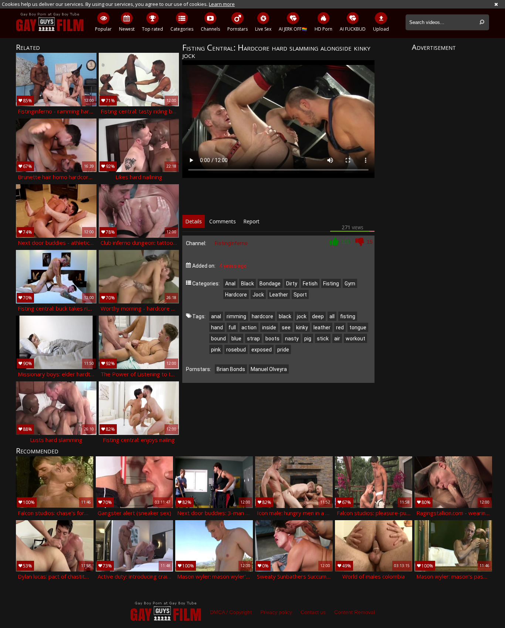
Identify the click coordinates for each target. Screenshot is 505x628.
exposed (261, 350)
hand (217, 327)
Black (247, 283)
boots (272, 339)
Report (251, 221)
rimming (236, 316)
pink (216, 350)
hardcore (262, 316)
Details (193, 221)
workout (355, 339)
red (340, 327)
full (232, 327)
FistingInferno (231, 243)
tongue (357, 327)
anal (216, 316)
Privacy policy (276, 612)
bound (218, 339)
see (286, 327)
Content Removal (354, 612)
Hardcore (236, 295)
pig (307, 339)
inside (269, 327)
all (332, 316)
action (249, 327)
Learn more (222, 4)
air (337, 339)
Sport (300, 295)
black (285, 316)
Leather (279, 295)
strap (253, 339)
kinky (302, 327)
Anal (230, 283)
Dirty (291, 283)
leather (322, 327)
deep (318, 316)
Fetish (310, 283)
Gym (350, 283)
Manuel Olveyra (269, 369)
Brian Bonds (231, 369)
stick (323, 339)
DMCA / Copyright (231, 612)
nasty (292, 339)
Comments (222, 221)
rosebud (236, 350)
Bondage (270, 283)
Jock (258, 295)
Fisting (331, 283)
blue (236, 339)
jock (301, 316)
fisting (347, 316)
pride (283, 350)
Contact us (313, 612)
